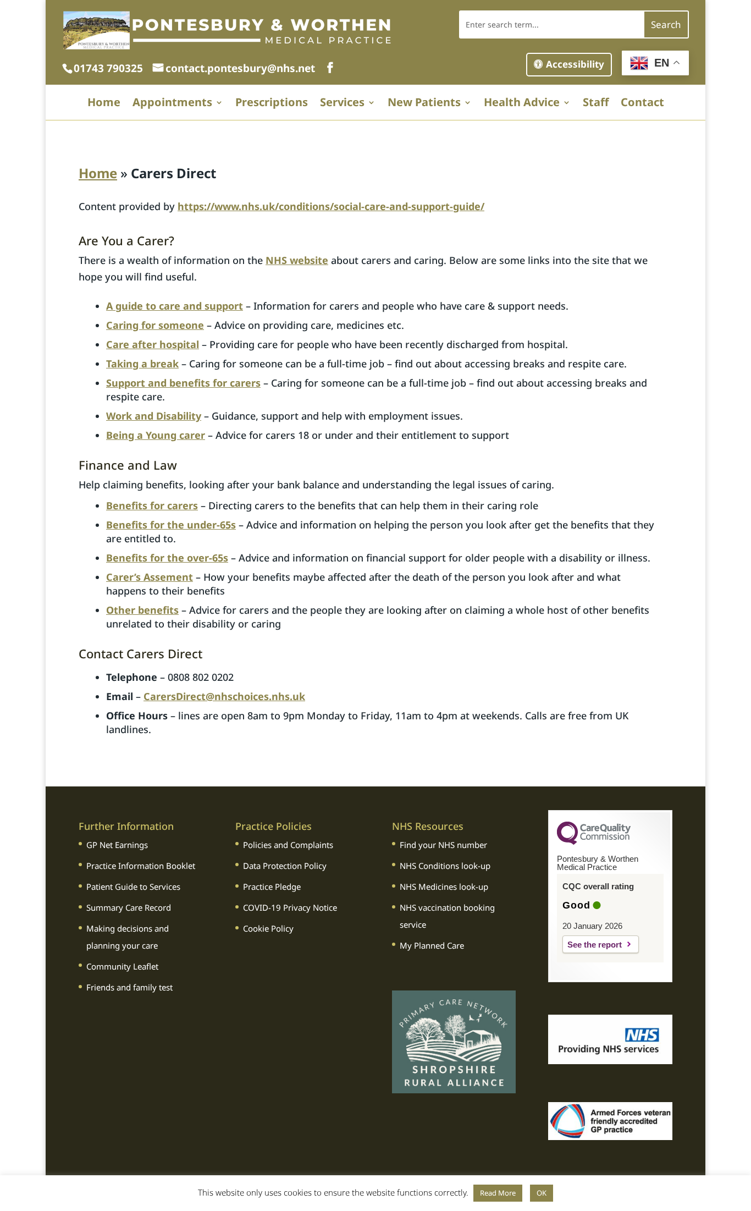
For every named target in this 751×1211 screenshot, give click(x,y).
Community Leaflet (122, 966)
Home (103, 103)
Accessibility (575, 64)
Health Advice (522, 103)
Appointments (172, 103)
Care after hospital (152, 344)
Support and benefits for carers (183, 382)
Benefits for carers (152, 505)
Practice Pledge (272, 886)
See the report (594, 944)
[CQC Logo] (594, 842)
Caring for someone (155, 325)
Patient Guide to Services (133, 886)
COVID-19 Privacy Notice (290, 907)
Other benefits (142, 609)
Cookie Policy (268, 928)
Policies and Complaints (288, 844)
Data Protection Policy (285, 865)
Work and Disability (153, 415)
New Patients (424, 103)
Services (342, 103)
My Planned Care (432, 945)
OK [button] (541, 1193)
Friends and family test (129, 987)
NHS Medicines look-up (444, 886)
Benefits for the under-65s (171, 524)
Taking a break (142, 363)
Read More (498, 1193)
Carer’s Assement (149, 577)
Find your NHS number (443, 844)
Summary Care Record (128, 907)
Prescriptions (271, 103)
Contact (642, 103)
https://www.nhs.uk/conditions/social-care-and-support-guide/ (331, 206)
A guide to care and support (174, 305)
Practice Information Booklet (140, 865)
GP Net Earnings (117, 844)
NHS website (297, 260)
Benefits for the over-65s (167, 557)
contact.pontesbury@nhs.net (241, 68)
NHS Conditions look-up (445, 865)
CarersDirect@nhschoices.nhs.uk (224, 696)
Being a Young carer (155, 435)
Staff (596, 103)
